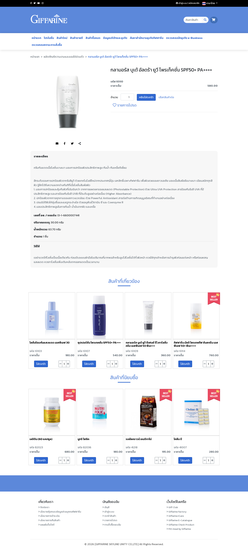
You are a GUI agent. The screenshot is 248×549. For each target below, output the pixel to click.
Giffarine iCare (176, 516)
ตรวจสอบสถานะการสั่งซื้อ (47, 45)
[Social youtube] (38, 3)
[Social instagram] (43, 3)
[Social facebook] (31, 3)
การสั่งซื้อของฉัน (112, 525)
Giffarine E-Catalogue (180, 520)
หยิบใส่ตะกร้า (146, 97)
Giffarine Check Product (181, 525)
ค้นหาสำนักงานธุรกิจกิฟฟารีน (146, 38)
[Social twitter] (35, 3)
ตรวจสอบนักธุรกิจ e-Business (184, 38)
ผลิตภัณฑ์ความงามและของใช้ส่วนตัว (64, 57)
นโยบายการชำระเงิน (50, 516)
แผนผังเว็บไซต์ (47, 525)
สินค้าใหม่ (62, 38)
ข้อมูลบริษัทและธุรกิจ (115, 38)
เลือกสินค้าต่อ (166, 97)
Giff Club (173, 507)
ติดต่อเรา (44, 507)
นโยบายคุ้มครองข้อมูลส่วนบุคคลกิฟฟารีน (60, 512)
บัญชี (106, 507)
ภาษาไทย (210, 3)
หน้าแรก (36, 38)
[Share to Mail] (57, 143)
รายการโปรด (126, 105)
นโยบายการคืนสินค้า (50, 520)
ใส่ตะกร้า (41, 364)
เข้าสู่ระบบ (109, 512)
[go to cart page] (214, 20)
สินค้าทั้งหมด (93, 38)
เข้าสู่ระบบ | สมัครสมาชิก (188, 3)
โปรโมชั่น (49, 38)
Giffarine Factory (177, 512)
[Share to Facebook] (64, 143)
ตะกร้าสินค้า (110, 516)
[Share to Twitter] (72, 143)
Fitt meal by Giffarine (179, 529)
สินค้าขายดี (76, 38)
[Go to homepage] (48, 20)
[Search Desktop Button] (205, 20)
